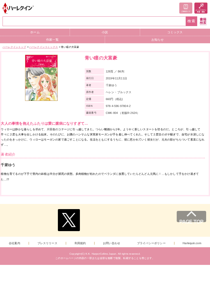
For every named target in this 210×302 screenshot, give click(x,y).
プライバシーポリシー (151, 243)
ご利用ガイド (185, 8)
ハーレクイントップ (14, 47)
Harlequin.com (192, 243)
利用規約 (80, 243)
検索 (191, 21)
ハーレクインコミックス (43, 47)
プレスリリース (47, 243)
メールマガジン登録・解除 (200, 8)
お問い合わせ (111, 243)
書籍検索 (203, 21)
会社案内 (14, 243)
